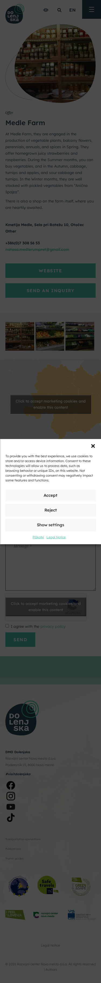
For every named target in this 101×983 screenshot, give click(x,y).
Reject (50, 510)
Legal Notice (56, 537)
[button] (93, 445)
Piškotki (38, 537)
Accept (50, 495)
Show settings (50, 524)
